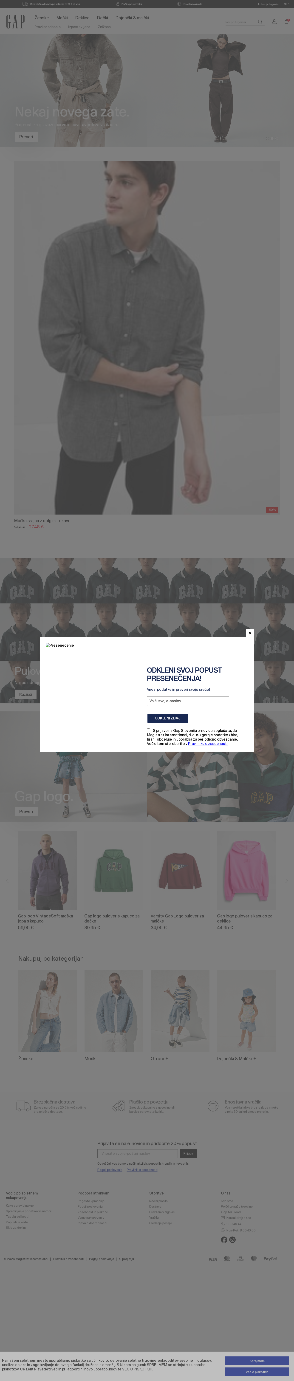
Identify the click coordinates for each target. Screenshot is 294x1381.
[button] (250, 633)
